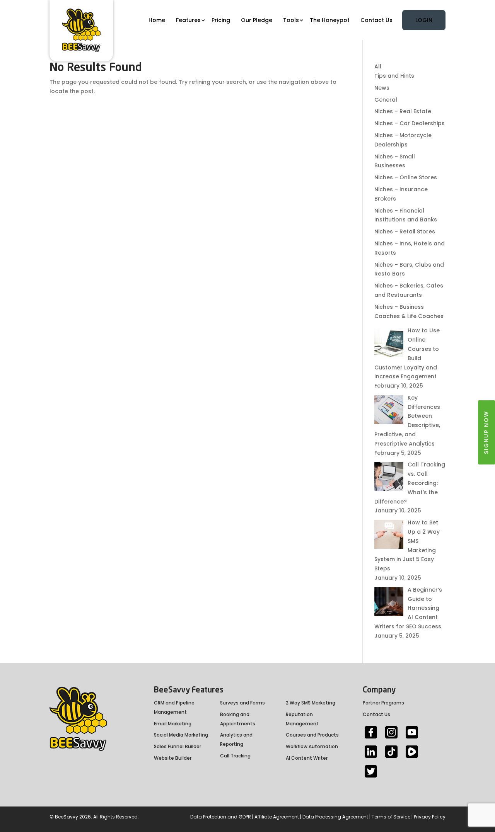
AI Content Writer (307, 758)
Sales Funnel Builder (177, 746)
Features (188, 20)
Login (423, 20)
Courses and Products (312, 735)
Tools (291, 20)
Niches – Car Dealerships (409, 123)
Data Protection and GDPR (220, 816)
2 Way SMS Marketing (310, 702)
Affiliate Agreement (276, 816)
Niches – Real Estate (402, 111)
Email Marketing (172, 723)
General (385, 100)
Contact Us (376, 20)
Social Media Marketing (181, 735)
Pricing (221, 20)
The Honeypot (330, 20)
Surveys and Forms (242, 702)
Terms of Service (391, 816)
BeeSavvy (66, 816)
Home (156, 20)
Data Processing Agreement (335, 816)
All (377, 66)
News (381, 88)
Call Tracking (235, 755)
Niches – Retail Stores (404, 231)
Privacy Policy (430, 816)
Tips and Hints (394, 76)
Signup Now (486, 432)
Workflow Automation (312, 746)
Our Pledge (256, 20)
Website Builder (172, 758)
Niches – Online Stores (405, 177)
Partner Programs (383, 702)
